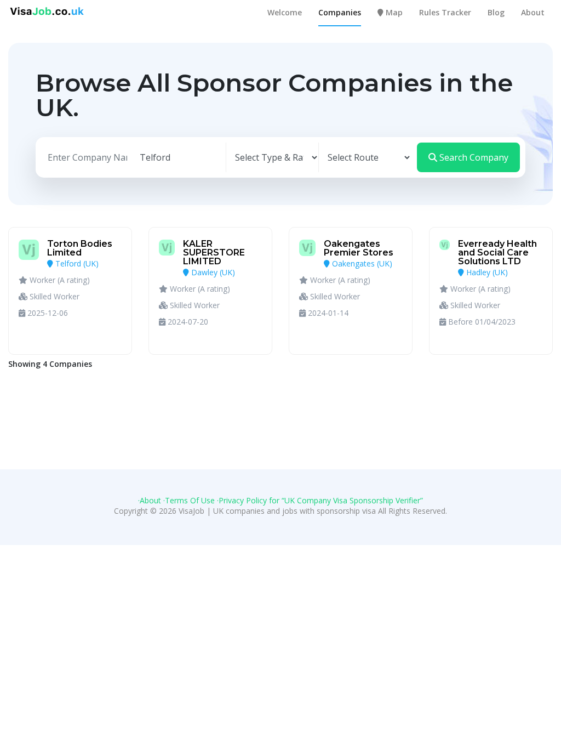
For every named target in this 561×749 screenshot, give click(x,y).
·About (149, 500)
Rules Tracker (445, 12)
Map (393, 12)
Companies (339, 12)
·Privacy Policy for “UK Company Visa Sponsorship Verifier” (320, 500)
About (533, 12)
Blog (496, 12)
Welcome (284, 12)
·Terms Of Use (189, 500)
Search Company (472, 157)
